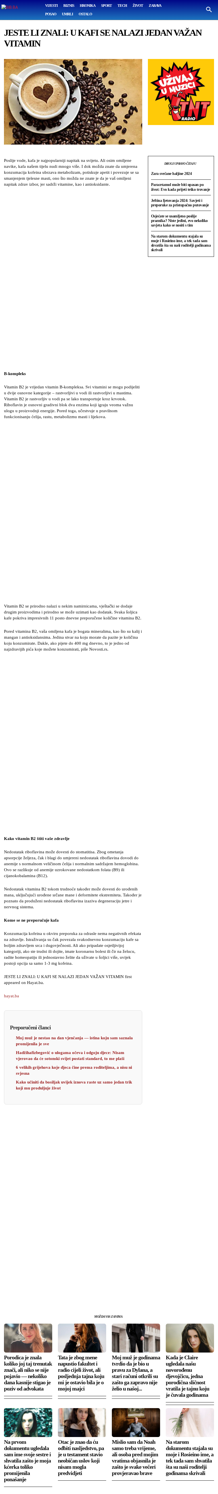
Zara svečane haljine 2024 (171, 174)
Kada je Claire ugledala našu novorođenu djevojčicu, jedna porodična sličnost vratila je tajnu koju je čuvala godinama (187, 1376)
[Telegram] (62, 1293)
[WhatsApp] (35, 1293)
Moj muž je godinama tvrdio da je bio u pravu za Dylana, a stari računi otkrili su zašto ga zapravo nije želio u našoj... (136, 1373)
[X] (22, 1293)
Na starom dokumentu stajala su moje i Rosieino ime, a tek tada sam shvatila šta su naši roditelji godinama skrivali (181, 243)
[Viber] (75, 1293)
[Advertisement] (73, 280)
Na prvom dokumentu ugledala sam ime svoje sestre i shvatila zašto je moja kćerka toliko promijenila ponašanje (27, 1460)
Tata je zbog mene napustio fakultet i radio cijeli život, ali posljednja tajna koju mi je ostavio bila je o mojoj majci (81, 1373)
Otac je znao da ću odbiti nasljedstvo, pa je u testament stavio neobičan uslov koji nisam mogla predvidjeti (81, 1457)
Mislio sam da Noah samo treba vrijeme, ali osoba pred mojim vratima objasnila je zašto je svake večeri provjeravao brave (135, 1457)
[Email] (48, 1293)
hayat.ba (11, 996)
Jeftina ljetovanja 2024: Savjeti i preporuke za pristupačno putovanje (180, 202)
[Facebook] (9, 1293)
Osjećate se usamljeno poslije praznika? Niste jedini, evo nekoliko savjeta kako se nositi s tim (179, 220)
